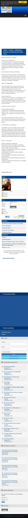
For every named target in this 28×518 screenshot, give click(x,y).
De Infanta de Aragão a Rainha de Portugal (12, 223)
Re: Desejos (7, 382)
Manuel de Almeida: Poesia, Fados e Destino (13, 241)
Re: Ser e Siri (7, 413)
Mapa (9, 515)
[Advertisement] (14, 33)
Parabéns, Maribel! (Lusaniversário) (13, 433)
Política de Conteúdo (15, 516)
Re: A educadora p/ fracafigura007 (12, 371)
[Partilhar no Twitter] (8, 217)
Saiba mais (7, 4)
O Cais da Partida (6, 225)
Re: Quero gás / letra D (9, 397)
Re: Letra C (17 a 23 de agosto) (9, 450)
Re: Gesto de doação (9, 402)
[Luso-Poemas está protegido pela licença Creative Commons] (5, 509)
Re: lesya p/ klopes (9, 438)
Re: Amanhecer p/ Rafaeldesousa (12, 407)
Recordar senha (6, 351)
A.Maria (6, 399)
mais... (3, 502)
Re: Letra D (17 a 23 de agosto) (9, 473)
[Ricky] (14, 185)
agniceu (4, 483)
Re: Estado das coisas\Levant (11, 376)
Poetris (22, 516)
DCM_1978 (6, 383)
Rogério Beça (7, 378)
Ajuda (6, 515)
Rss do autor (5, 194)
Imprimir (4, 211)
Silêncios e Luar (6, 247)
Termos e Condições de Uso (17, 515)
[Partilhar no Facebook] (6, 217)
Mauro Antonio (7, 404)
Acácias (4, 237)
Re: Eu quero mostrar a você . (11, 428)
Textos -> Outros (8, 50)
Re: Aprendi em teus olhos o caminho (13, 392)
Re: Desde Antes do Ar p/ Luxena (12, 423)
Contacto (2, 515)
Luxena (6, 419)
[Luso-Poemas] (14, 9)
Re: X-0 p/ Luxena (8, 418)
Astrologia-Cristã (6, 239)
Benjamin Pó (7, 368)
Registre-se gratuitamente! (14, 358)
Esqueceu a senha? (14, 356)
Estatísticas (5, 196)
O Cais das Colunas (7, 232)
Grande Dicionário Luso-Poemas (10, 451)
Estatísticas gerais (6, 332)
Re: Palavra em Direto (9, 366)
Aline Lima (4, 468)
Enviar (4, 209)
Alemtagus (7, 409)
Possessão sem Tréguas (8, 230)
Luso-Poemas (7, 435)
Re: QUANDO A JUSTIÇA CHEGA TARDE (14, 387)
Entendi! (22, 2)
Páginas (4, 334)
